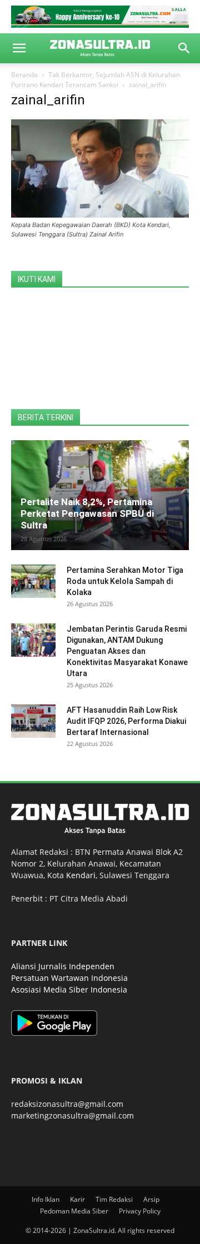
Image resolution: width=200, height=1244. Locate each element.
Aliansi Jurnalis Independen (62, 966)
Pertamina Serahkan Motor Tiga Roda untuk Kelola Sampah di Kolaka (125, 581)
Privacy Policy (140, 1211)
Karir (77, 1199)
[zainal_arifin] (100, 214)
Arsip (151, 1199)
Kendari (81, 875)
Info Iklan (45, 1199)
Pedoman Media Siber (74, 1211)
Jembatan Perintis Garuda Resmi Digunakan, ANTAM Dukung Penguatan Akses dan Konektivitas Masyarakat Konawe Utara (127, 651)
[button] (19, 48)
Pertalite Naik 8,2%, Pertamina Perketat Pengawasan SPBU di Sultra (87, 513)
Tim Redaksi (114, 1199)
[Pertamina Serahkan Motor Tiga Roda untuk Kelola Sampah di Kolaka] (33, 581)
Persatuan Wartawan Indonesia (69, 978)
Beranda (24, 74)
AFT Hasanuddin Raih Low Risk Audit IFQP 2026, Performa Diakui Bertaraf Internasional (126, 721)
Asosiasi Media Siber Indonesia (69, 989)
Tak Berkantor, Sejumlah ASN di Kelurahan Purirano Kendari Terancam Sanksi (95, 79)
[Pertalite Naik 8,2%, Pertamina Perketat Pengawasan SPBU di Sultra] (100, 495)
